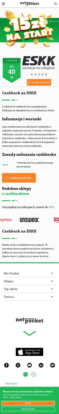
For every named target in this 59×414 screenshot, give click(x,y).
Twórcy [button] (9, 297)
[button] (55, 3)
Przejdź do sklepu (41, 82)
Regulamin (11, 383)
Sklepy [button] (8, 281)
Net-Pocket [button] (11, 273)
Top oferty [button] (11, 289)
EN (33, 374)
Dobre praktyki (21, 178)
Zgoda (28, 403)
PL (25, 374)
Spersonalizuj (28, 409)
